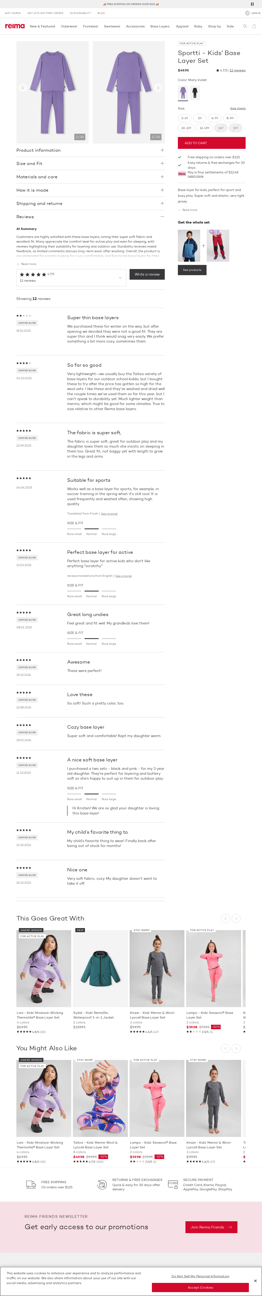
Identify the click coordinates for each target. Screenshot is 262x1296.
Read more (28, 264)
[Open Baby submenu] (203, 26)
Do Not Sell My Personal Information (200, 1276)
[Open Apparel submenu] (190, 26)
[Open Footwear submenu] (99, 26)
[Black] (195, 93)
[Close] (255, 1280)
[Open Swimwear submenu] (121, 26)
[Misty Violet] (183, 93)
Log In (256, 13)
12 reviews (238, 70)
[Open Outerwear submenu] (78, 26)
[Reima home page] (15, 26)
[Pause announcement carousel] (252, 4)
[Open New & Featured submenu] (56, 26)
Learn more (195, 176)
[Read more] (90, 255)
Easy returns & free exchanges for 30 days (216, 165)
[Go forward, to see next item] (158, 87)
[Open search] (245, 26)
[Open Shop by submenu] (222, 26)
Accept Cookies (200, 1287)
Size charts (238, 108)
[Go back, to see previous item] (22, 87)
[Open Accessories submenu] (146, 26)
